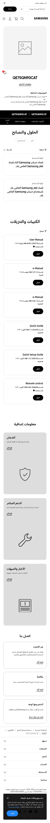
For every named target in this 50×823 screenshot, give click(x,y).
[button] (25, 165)
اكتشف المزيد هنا (14, 807)
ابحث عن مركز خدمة (36, 717)
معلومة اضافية (20, 121)
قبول (12, 813)
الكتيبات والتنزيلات (37, 121)
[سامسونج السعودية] (41, 18)
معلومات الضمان (25, 84)
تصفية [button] (41, 150)
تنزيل (38, 254)
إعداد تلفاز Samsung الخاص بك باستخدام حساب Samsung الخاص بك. (28, 103)
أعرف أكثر (40, 662)
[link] (5, 72)
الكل (32, 141)
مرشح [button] (42, 231)
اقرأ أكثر (9, 448)
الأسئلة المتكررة (21, 141)
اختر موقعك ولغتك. (41, 3)
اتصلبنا (7, 121)
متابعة (10, 9)
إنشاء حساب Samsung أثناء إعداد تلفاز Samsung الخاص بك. (24, 98)
